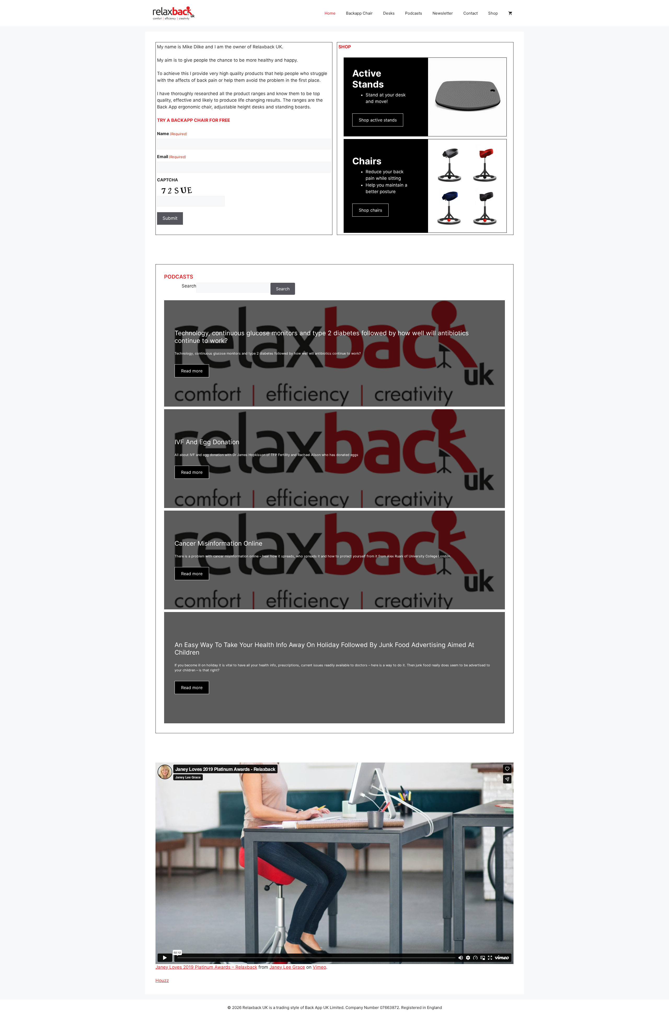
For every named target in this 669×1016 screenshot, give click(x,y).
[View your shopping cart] (510, 13)
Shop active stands (378, 120)
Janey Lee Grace (287, 967)
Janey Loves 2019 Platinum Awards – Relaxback (206, 967)
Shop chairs (370, 210)
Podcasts (413, 13)
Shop (493, 13)
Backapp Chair (359, 13)
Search (189, 285)
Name (172, 133)
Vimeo (319, 967)
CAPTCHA (167, 179)
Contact (470, 13)
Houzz (162, 980)
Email (171, 156)
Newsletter (442, 13)
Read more (192, 370)
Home (330, 13)
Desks (389, 13)
